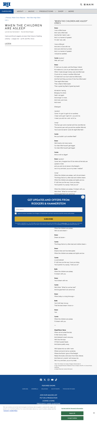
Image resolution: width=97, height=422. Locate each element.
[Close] (94, 413)
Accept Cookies (72, 418)
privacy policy (64, 223)
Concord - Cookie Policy (10, 410)
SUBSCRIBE (48, 219)
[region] (48, 413)
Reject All (72, 413)
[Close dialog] (82, 197)
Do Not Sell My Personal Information (72, 408)
